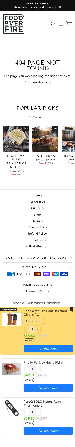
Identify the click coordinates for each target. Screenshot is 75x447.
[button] (27, 329)
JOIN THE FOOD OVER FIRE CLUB (36, 257)
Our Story (37, 208)
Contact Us (37, 201)
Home (37, 195)
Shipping (37, 221)
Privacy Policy (37, 227)
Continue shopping (37, 82)
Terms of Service (37, 240)
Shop (37, 214)
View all (37, 117)
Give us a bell (36, 267)
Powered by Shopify (37, 290)
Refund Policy (37, 233)
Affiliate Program (37, 246)
